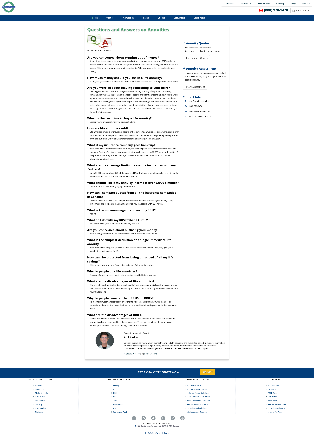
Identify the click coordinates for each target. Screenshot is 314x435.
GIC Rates (272, 389)
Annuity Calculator (194, 385)
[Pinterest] (153, 418)
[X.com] (144, 418)
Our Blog (38, 404)
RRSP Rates (272, 393)
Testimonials (264, 3)
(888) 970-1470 (276, 10)
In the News (40, 397)
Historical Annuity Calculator (198, 393)
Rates (146, 17)
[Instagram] (173, 418)
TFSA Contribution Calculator (198, 400)
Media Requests (41, 393)
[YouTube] (182, 418)
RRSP (115, 393)
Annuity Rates (273, 385)
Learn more (200, 17)
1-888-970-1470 (157, 432)
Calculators (179, 17)
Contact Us (246, 3)
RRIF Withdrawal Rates (277, 404)
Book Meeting (302, 10)
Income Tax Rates (275, 412)
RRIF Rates (272, 397)
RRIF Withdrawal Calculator (197, 404)
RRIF (115, 397)
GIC (114, 389)
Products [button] (110, 17)
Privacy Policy (40, 408)
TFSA (115, 400)
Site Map (280, 3)
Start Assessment (195, 86)
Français (306, 3)
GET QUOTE (208, 372)
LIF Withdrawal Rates (276, 408)
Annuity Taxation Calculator (198, 389)
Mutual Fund (118, 404)
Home (96, 17)
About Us (230, 3)
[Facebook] (134, 418)
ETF (114, 408)
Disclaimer (39, 412)
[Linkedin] (163, 418)
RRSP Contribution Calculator (198, 397)
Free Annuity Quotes (197, 58)
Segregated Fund (120, 412)
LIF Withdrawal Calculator (197, 408)
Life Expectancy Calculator (197, 412)
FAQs (293, 3)
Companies (129, 17)
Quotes (161, 17)
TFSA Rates (272, 400)
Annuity (116, 385)
